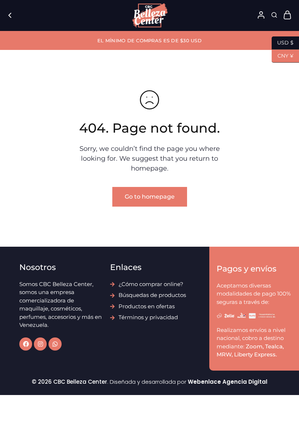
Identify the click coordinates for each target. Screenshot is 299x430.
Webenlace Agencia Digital (227, 382)
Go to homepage (150, 196)
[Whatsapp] (54, 343)
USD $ (283, 42)
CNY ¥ (283, 55)
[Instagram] (40, 343)
